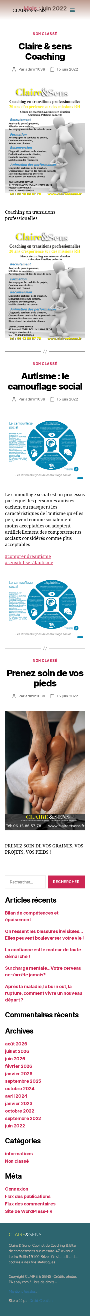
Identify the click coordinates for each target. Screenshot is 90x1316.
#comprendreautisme (28, 556)
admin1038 (35, 69)
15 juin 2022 (67, 69)
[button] (72, 10)
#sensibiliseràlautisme (29, 563)
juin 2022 (15, 1125)
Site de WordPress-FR (28, 1211)
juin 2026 (15, 1058)
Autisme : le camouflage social (45, 381)
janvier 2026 (18, 1073)
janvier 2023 (18, 1103)
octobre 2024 (19, 1088)
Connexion (16, 1189)
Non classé (45, 34)
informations (19, 1153)
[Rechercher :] (24, 883)
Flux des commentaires (30, 1203)
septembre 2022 (23, 1118)
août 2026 (16, 1043)
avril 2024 (16, 1096)
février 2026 (18, 1066)
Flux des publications (27, 1196)
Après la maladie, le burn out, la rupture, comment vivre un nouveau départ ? (43, 993)
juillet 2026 (17, 1051)
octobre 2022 (19, 1111)
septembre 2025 (23, 1081)
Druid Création (41, 1300)
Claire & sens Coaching (45, 51)
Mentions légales (22, 1291)
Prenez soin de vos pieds (45, 678)
